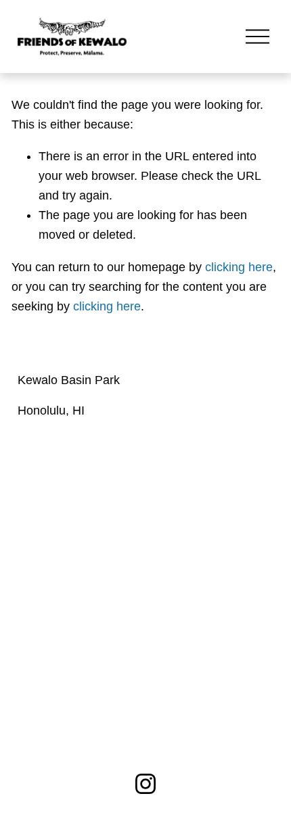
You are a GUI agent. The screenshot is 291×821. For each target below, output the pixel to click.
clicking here (239, 267)
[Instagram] (145, 784)
